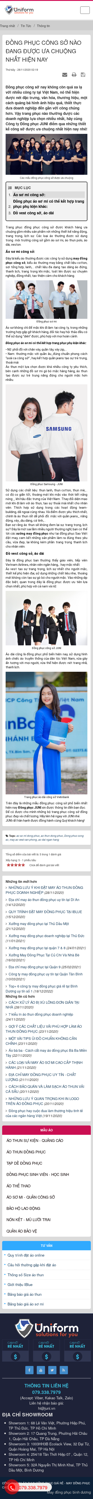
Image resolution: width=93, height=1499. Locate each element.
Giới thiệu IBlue (20, 1284)
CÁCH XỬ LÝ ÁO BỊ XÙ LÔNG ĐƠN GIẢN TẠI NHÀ (42, 1005)
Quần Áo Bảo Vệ (21, 1231)
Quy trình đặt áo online (26, 1255)
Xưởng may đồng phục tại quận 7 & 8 (37, 947)
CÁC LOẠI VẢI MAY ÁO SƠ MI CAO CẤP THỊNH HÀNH (44, 1065)
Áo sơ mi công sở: (29, 194)
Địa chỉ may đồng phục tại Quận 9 (35, 966)
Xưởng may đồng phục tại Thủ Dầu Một (39, 923)
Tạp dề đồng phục (24, 1163)
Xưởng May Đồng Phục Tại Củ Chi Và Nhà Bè (44, 954)
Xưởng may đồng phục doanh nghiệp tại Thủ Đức (46, 935)
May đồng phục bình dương (69, 1492)
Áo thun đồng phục (26, 1151)
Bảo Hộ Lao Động (23, 1208)
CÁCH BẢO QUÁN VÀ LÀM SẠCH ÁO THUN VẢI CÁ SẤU (45, 1089)
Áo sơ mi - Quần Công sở (30, 1197)
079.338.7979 (46, 1392)
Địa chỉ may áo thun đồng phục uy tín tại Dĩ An (44, 899)
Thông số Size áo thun (26, 1274)
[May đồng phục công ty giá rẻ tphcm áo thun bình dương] (19, 9)
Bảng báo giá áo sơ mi (26, 1304)
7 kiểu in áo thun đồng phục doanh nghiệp (41, 1014)
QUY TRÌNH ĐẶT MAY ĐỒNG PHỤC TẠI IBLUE (45, 911)
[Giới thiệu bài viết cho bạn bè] (65, 74)
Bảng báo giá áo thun (25, 1294)
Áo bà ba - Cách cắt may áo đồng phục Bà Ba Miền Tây (46, 1053)
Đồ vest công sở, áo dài (33, 212)
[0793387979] (11, 1486)
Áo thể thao (18, 1185)
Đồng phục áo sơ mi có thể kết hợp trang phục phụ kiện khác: (48, 204)
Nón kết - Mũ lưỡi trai (28, 1219)
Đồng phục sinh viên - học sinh (37, 1174)
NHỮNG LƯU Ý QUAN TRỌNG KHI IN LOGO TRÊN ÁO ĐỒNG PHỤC (42, 1101)
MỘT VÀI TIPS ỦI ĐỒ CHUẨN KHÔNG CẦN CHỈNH (41, 1041)
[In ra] (75, 74)
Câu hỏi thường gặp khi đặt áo (32, 1264)
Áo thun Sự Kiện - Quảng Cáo (34, 1140)
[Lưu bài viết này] (83, 74)
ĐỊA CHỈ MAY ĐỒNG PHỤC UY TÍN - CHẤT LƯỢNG (41, 1077)
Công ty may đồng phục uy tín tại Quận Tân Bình (46, 974)
